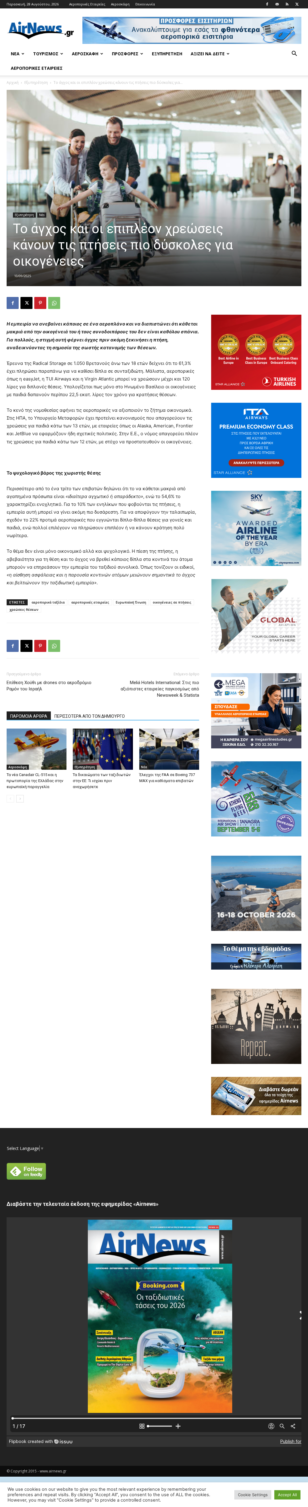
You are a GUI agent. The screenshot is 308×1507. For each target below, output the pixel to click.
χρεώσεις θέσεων (23, 609)
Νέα (15, 54)
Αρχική (13, 82)
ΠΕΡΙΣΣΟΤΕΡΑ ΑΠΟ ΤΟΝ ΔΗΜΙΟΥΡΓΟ (89, 716)
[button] (294, 54)
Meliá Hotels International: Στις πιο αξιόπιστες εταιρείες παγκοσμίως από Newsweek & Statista (160, 689)
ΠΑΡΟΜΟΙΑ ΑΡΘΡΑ (28, 716)
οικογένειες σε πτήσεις (172, 602)
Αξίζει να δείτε (208, 54)
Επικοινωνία (145, 4)
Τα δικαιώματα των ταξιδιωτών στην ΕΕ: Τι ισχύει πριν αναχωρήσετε (102, 780)
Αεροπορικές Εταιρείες (87, 4)
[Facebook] (267, 4)
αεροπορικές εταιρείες (90, 602)
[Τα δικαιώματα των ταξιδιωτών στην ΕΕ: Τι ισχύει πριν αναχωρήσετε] (103, 749)
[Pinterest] (40, 303)
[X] (296, 4)
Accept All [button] (287, 1494)
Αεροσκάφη (120, 4)
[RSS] (286, 4)
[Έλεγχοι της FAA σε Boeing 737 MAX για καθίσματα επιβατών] (169, 749)
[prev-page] (10, 798)
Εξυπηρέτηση (167, 54)
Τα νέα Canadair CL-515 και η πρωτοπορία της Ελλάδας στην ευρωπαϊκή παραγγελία (35, 780)
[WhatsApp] (54, 303)
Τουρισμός (45, 54)
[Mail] (277, 4)
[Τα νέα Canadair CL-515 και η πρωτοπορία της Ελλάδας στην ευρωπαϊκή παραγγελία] (36, 749)
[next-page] (20, 798)
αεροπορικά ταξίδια (48, 602)
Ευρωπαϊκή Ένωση (131, 602)
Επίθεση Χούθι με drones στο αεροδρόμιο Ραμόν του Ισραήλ (49, 686)
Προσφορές (125, 54)
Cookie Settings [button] (253, 1494)
